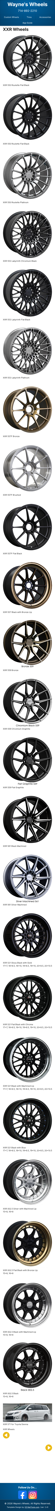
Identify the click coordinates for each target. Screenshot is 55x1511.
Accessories (45, 17)
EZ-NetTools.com (32, 1507)
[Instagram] (32, 1494)
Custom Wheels (11, 17)
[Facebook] (22, 1494)
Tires (29, 17)
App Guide (27, 23)
